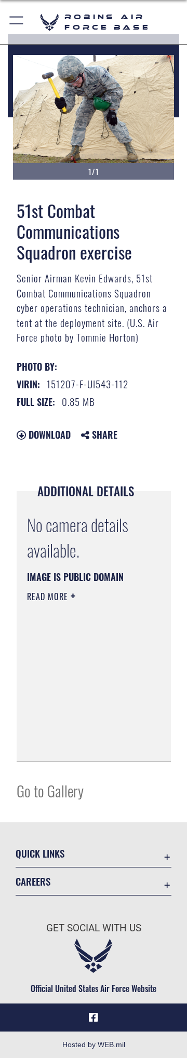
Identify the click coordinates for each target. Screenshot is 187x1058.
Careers (33, 881)
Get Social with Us (93, 928)
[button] (17, 22)
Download (48, 434)
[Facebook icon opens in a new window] (93, 1017)
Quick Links (40, 853)
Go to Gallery (50, 790)
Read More (49, 596)
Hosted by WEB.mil (93, 1044)
